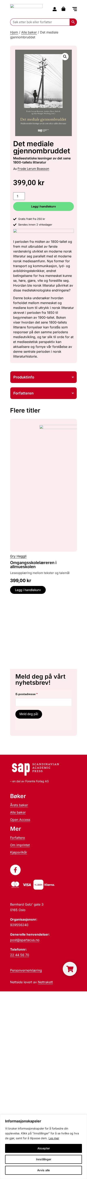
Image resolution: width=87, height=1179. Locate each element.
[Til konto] (55, 9)
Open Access (20, 820)
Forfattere (17, 838)
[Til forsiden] (26, 9)
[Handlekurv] (64, 9)
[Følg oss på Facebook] (15, 870)
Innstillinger (43, 1159)
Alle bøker (29, 32)
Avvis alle (43, 1170)
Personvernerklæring (26, 970)
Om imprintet (20, 845)
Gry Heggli (18, 556)
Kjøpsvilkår (18, 852)
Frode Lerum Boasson (33, 169)
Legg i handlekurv (43, 206)
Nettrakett (45, 982)
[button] (74, 9)
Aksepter (43, 1148)
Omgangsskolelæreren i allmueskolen (33, 564)
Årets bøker (19, 805)
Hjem (14, 32)
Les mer (54, 1138)
